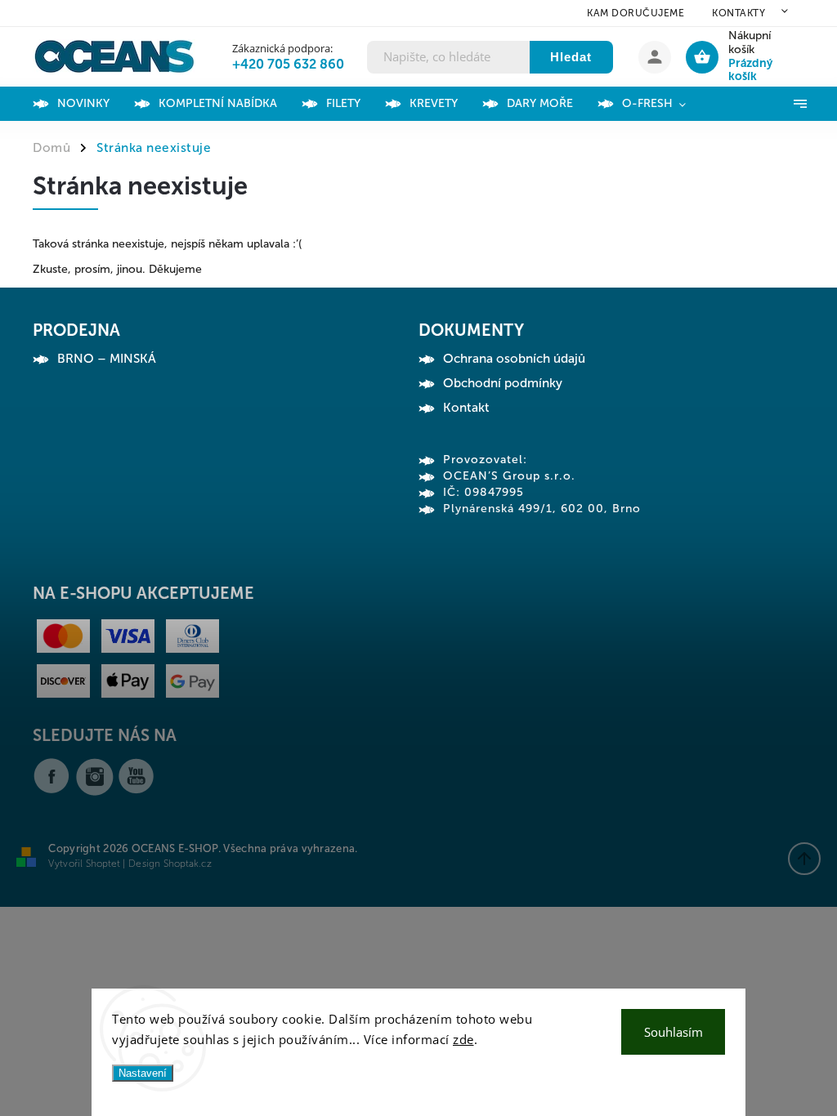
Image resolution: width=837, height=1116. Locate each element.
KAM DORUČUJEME (635, 13)
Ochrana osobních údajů (514, 358)
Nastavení (143, 1073)
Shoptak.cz (187, 863)
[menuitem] (95, 104)
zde (463, 1039)
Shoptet (103, 863)
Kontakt (466, 407)
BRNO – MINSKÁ (106, 358)
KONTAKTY (738, 13)
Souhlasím (673, 1032)
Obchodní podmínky (502, 383)
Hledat (571, 57)
